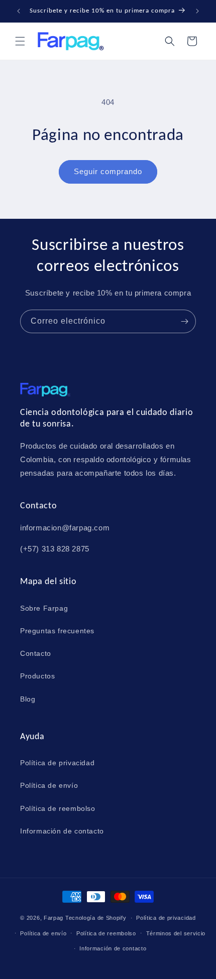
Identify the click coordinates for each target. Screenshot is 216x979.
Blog (27, 699)
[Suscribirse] (184, 321)
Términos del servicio (176, 933)
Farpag (53, 918)
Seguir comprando (108, 171)
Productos (37, 676)
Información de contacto (62, 831)
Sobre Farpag (44, 608)
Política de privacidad (57, 763)
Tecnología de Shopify (96, 918)
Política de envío (49, 785)
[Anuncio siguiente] (197, 11)
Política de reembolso (57, 808)
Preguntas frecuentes (57, 631)
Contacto (35, 653)
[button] (20, 41)
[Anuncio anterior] (19, 11)
